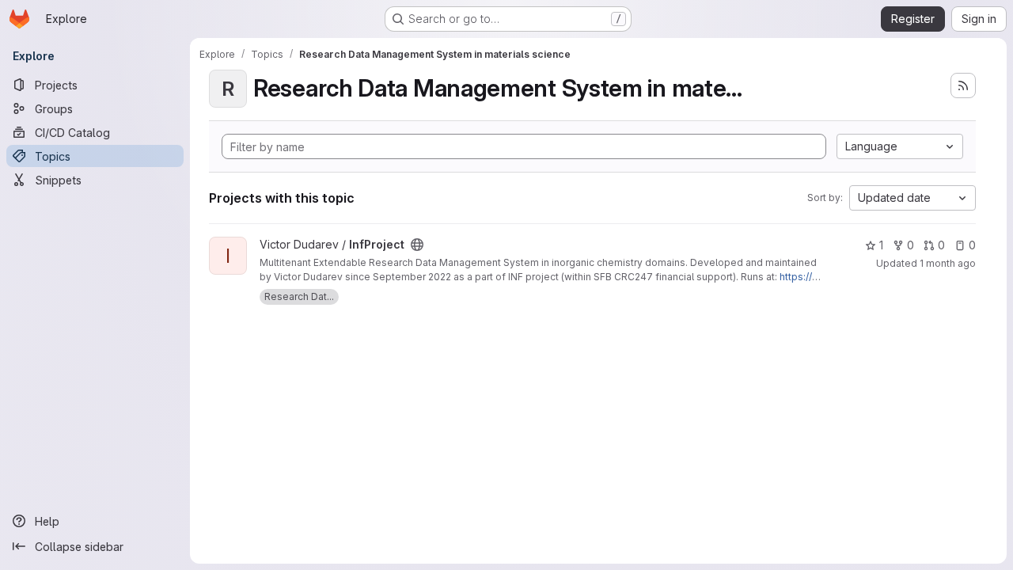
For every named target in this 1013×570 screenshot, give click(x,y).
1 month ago (948, 263)
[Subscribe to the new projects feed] (963, 85)
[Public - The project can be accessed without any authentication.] (417, 244)
